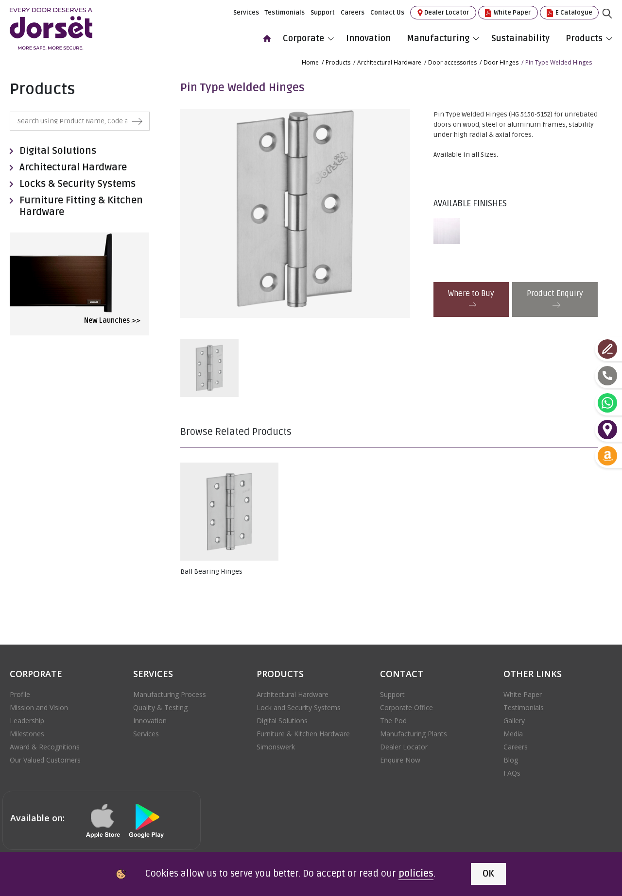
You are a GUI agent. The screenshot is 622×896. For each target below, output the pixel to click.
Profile (20, 694)
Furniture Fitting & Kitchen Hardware (81, 206)
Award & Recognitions (45, 746)
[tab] (449, 231)
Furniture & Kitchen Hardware (303, 733)
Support (323, 13)
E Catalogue (573, 13)
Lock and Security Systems (299, 707)
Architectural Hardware (389, 62)
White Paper (511, 13)
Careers (352, 13)
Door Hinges (501, 62)
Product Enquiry (555, 294)
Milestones (27, 733)
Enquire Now (400, 759)
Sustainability (520, 38)
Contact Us (387, 13)
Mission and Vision (39, 707)
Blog (510, 759)
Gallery (514, 720)
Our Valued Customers (45, 759)
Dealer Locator (446, 13)
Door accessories (452, 62)
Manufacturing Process (169, 694)
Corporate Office (406, 707)
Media (513, 733)
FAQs (511, 773)
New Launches (112, 320)
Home (310, 62)
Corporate (303, 38)
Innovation (368, 38)
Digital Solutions (57, 151)
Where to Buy (471, 294)
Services (246, 13)
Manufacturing (438, 38)
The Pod (393, 720)
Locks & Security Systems (77, 184)
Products (584, 38)
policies (415, 873)
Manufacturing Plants (413, 733)
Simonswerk (276, 746)
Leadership (27, 720)
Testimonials (285, 13)
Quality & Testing (160, 707)
